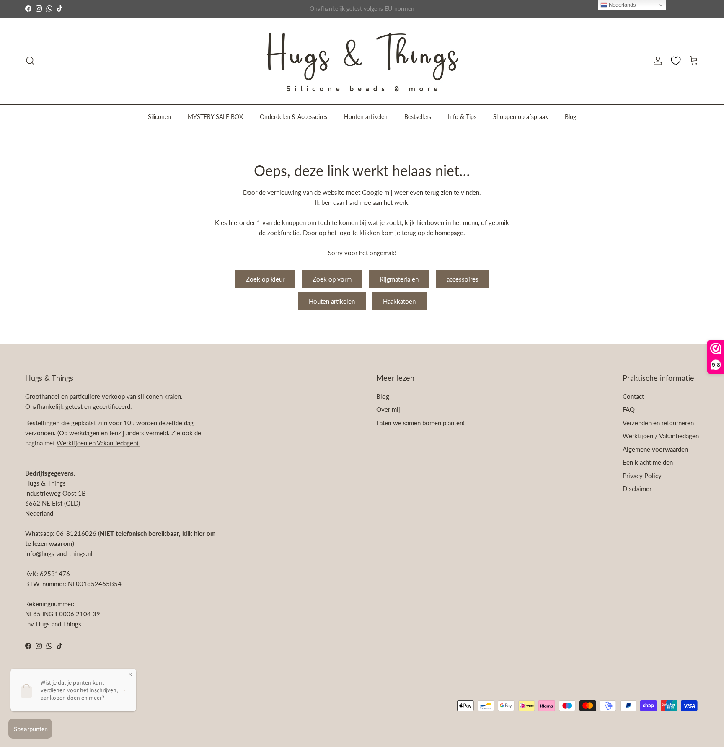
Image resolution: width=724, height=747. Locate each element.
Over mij (388, 409)
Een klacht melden (648, 462)
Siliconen (159, 116)
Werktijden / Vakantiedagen (661, 435)
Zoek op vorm (332, 279)
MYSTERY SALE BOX (215, 116)
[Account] (656, 61)
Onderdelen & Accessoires (293, 116)
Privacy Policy (642, 475)
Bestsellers (417, 116)
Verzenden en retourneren (658, 422)
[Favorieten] (675, 60)
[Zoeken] (30, 61)
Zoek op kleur (265, 279)
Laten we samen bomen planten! (420, 422)
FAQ (629, 409)
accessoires (462, 279)
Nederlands (621, 5)
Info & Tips (462, 116)
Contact (633, 396)
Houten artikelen (366, 116)
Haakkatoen (399, 301)
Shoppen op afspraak (520, 116)
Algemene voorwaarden (655, 449)
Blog (570, 116)
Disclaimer (637, 488)
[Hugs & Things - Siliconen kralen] (362, 61)
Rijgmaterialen (399, 279)
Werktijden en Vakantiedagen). (98, 443)
